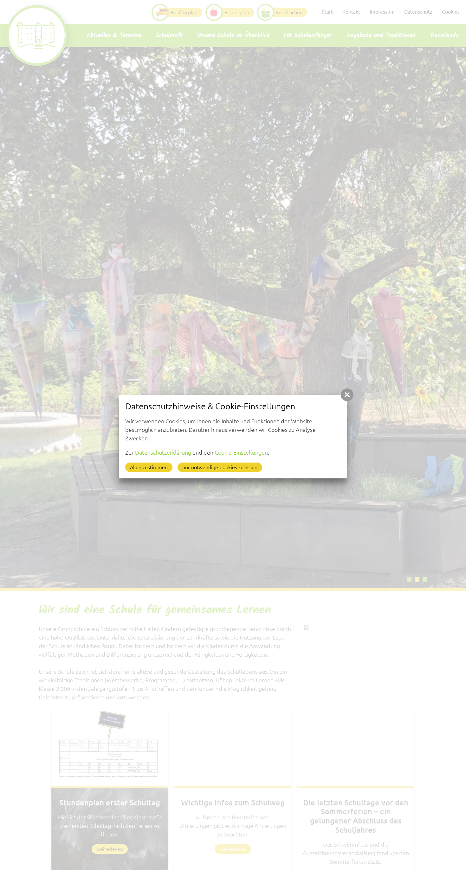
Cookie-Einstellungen (241, 452)
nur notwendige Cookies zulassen (219, 467)
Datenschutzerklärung (163, 452)
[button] (347, 394)
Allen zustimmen (149, 467)
